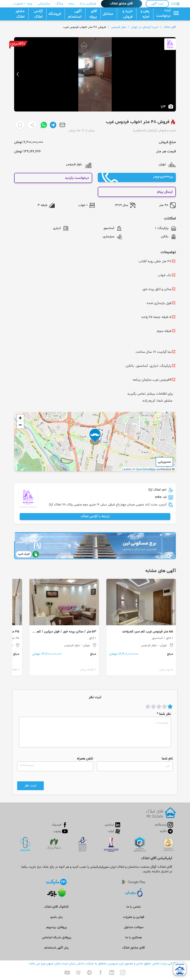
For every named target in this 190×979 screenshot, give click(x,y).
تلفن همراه (85, 758)
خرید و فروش (128, 14)
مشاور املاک (20, 14)
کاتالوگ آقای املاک (56, 907)
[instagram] (122, 972)
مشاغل (108, 13)
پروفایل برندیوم (56, 927)
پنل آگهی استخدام (56, 948)
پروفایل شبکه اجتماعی (56, 937)
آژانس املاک (38, 14)
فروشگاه (54, 13)
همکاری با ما (88, 3)
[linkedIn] (111, 972)
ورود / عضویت (22, 3)
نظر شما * (164, 714)
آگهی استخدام (75, 14)
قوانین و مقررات (133, 917)
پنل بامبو (57, 917)
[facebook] (100, 972)
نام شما (167, 758)
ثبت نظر (30, 785)
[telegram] (89, 972)
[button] (95, 437)
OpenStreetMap (146, 469)
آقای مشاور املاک (121, 3)
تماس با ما (134, 907)
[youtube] (67, 972)
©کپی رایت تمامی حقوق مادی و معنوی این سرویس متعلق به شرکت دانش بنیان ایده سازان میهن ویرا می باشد (102, 963)
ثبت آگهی (157, 3)
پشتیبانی (44, 3)
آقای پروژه (93, 14)
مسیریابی (164, 462)
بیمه (71, 3)
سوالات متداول (133, 927)
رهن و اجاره (145, 14)
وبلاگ (59, 3)
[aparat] (78, 972)
